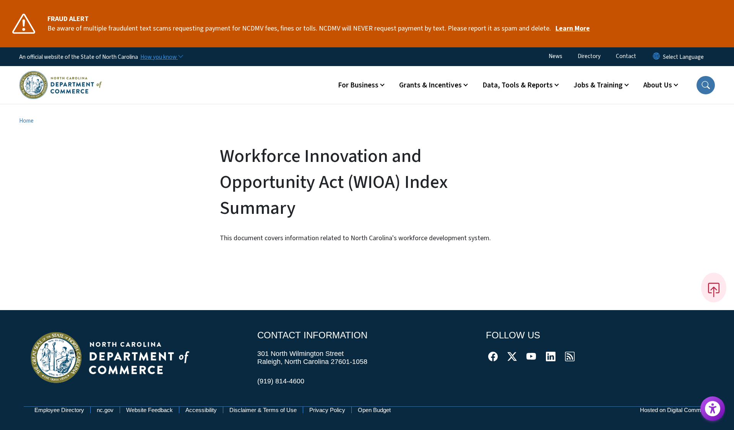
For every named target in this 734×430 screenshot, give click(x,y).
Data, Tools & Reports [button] (517, 85)
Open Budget (374, 410)
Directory (589, 56)
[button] (706, 85)
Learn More (572, 28)
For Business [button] (358, 85)
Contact (626, 56)
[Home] (60, 76)
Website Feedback (149, 410)
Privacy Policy (327, 410)
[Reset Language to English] (656, 56)
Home (26, 120)
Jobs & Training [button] (598, 85)
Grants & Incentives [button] (430, 85)
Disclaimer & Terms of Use (263, 410)
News (555, 56)
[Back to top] (713, 287)
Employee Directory (59, 410)
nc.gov (105, 410)
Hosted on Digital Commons (675, 410)
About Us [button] (657, 85)
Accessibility (201, 410)
